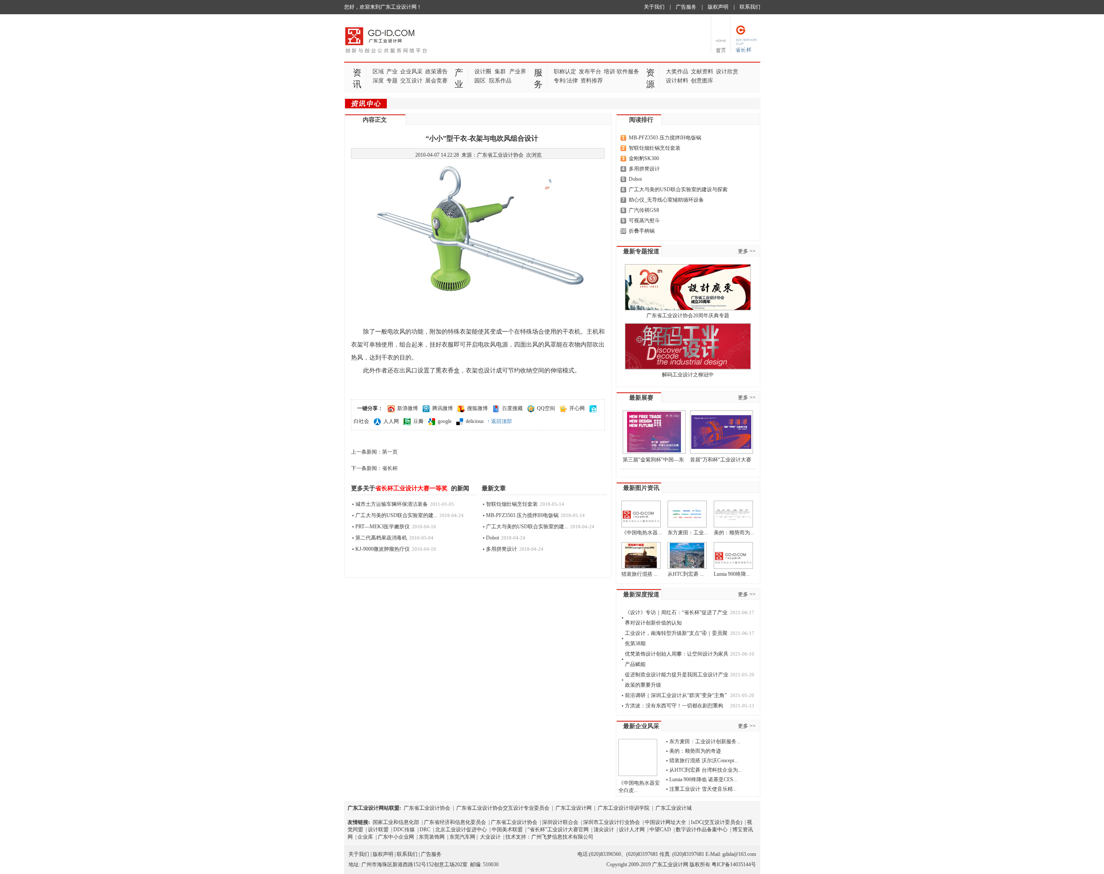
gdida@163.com (739, 854)
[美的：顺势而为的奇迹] (733, 514)
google (445, 421)
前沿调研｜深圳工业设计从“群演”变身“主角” (676, 695)
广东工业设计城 (674, 808)
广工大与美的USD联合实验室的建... (396, 515)
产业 (392, 71)
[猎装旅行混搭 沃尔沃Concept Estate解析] (641, 555)
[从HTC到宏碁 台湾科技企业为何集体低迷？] (687, 555)
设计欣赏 (727, 71)
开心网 (577, 408)
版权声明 (718, 7)
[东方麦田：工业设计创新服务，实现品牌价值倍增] (687, 514)
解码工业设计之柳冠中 (688, 375)
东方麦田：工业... (688, 533)
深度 (378, 80)
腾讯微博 (442, 408)
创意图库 (702, 80)
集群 (500, 71)
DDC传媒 (404, 830)
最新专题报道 (641, 251)
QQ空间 (546, 408)
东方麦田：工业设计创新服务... (704, 741)
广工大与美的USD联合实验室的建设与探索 (678, 189)
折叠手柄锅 (642, 231)
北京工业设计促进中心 (461, 830)
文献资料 (702, 71)
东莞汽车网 (462, 837)
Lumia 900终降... (732, 574)
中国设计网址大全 (665, 822)
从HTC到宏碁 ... (686, 574)
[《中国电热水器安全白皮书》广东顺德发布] (641, 514)
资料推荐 (591, 80)
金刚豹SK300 (644, 158)
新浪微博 (407, 408)
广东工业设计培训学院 (623, 808)
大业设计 (490, 837)
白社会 (361, 421)
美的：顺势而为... (734, 533)
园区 (480, 80)
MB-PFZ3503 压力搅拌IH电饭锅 (522, 515)
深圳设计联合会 (560, 822)
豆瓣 (418, 421)
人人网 (391, 421)
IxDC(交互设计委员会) (716, 822)
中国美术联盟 (507, 830)
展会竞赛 (436, 80)
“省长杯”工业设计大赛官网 (558, 830)
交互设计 (411, 80)
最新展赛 (641, 397)
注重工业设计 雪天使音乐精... (703, 789)
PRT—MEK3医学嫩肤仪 (382, 527)
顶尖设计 (603, 830)
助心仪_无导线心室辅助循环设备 (666, 200)
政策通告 (436, 71)
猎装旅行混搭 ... (639, 574)
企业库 (365, 837)
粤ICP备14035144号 (734, 864)
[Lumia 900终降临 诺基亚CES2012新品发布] (733, 555)
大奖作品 (677, 71)
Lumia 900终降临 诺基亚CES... (703, 779)
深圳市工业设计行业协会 (611, 822)
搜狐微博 (477, 408)
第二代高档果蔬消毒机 (381, 538)
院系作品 (500, 80)
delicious (475, 421)
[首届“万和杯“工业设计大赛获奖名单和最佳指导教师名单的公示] (721, 432)
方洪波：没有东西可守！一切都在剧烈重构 (674, 706)
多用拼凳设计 (501, 549)
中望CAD (660, 830)
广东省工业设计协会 (427, 808)
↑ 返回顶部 (499, 421)
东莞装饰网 (432, 837)
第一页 (390, 452)
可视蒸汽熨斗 (644, 221)
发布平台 (590, 71)
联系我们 (750, 7)
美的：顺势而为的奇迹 (695, 751)
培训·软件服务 (621, 71)
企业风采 (411, 71)
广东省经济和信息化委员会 (455, 822)
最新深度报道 (641, 594)
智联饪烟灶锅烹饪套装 (512, 504)
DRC (425, 830)
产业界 (517, 71)
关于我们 (654, 7)
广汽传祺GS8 (644, 210)
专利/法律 (566, 80)
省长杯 (390, 468)
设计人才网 (632, 830)
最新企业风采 (641, 726)
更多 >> (747, 251)
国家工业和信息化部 (396, 822)
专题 (392, 80)
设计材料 (677, 80)
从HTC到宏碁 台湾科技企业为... (705, 770)
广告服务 (686, 7)
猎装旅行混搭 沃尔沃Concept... (703, 760)
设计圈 (482, 71)
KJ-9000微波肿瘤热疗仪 (382, 549)
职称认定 (565, 71)
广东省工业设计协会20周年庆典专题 (687, 315)
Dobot (492, 538)
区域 (378, 71)
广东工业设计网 (573, 808)
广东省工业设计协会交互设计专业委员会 (502, 808)
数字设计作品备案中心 (702, 830)
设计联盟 (378, 830)
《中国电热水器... (641, 533)
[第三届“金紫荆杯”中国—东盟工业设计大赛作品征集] (654, 432)
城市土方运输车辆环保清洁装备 (391, 504)
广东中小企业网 (396, 837)
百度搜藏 (512, 408)
